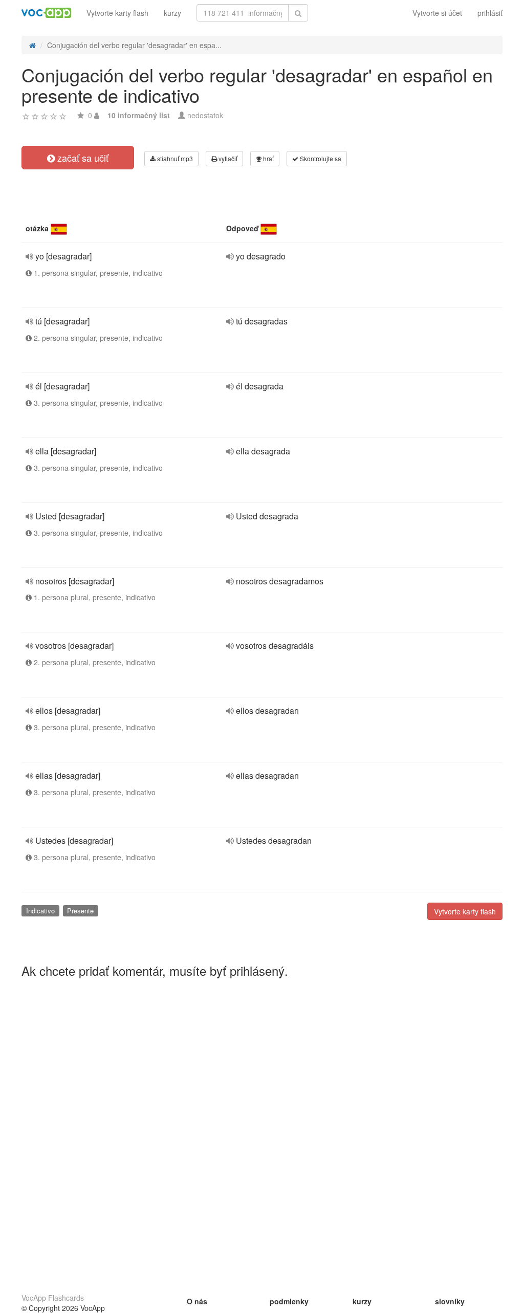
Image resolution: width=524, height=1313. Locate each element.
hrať (267, 158)
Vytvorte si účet (437, 13)
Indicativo (40, 910)
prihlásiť (490, 13)
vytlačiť (227, 158)
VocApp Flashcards (52, 1298)
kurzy (172, 13)
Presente (80, 910)
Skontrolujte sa (319, 158)
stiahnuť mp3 (174, 158)
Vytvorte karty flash (117, 13)
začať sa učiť (81, 157)
